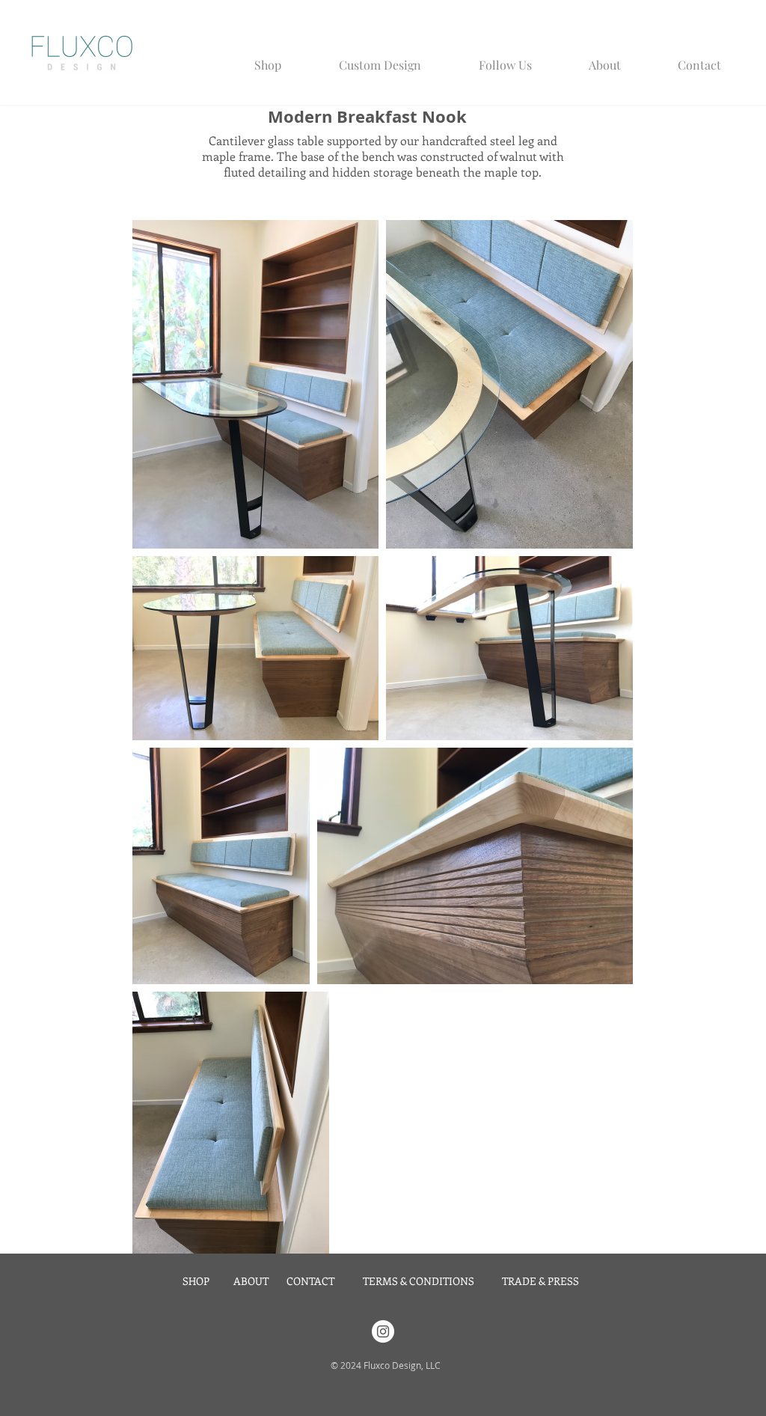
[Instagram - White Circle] (383, 1331)
